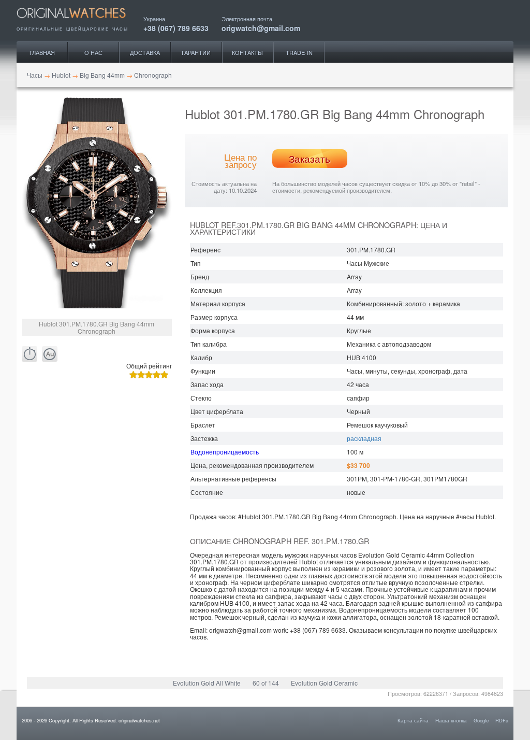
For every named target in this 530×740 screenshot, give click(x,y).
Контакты (247, 52)
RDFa (501, 720)
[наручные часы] (80, 21)
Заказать (309, 158)
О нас (93, 52)
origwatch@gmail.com (261, 27)
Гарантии (196, 52)
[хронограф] (29, 354)
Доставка (145, 52)
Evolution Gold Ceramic (324, 682)
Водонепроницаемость (224, 451)
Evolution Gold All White (207, 682)
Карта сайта (413, 720)
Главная (42, 52)
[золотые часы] (49, 354)
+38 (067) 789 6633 (176, 27)
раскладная (364, 438)
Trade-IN (299, 52)
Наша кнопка (451, 720)
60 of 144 (266, 682)
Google (481, 720)
